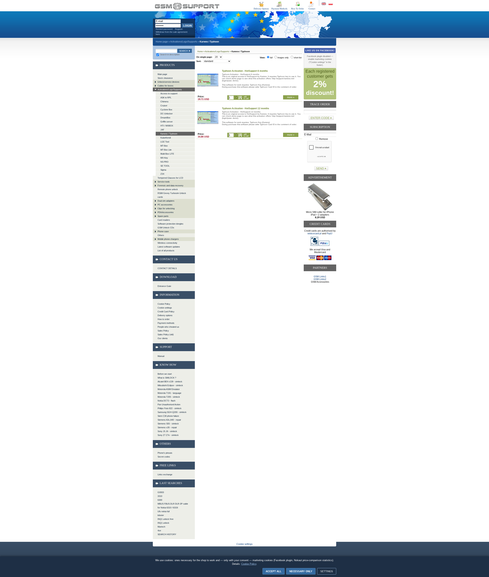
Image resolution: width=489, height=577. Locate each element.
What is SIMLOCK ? (167, 378)
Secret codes (164, 457)
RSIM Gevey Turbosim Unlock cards (172, 195)
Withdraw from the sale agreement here (171, 33)
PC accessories (165, 204)
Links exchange (165, 474)
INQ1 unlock (163, 523)
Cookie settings (165, 308)
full (271, 57)
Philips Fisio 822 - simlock (169, 408)
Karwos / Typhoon (168, 134)
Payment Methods (279, 8)
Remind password (164, 29)
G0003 (161, 492)
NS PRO (164, 162)
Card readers (164, 220)
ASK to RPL (165, 97)
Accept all (273, 571)
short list (298, 57)
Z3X (162, 174)
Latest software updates (169, 247)
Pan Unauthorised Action (169, 404)
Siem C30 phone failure (168, 416)
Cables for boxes (165, 86)
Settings (326, 571)
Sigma (163, 170)
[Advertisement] (320, 298)
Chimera (164, 101)
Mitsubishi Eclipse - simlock (170, 385)
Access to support (168, 93)
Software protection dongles (170, 224)
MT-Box (164, 146)
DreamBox (165, 117)
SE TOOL (165, 166)
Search (183, 51)
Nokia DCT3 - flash (166, 401)
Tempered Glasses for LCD (170, 178)
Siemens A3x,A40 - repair (169, 420)
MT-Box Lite (166, 150)
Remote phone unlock (168, 189)
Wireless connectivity (167, 243)
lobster (161, 515)
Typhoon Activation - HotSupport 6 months (245, 71)
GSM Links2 (320, 279)
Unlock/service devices (168, 82)
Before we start (165, 374)
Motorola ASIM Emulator (169, 389)
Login (187, 25)
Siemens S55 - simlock (168, 423)
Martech (161, 527)
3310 (160, 496)
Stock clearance (165, 78)
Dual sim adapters (166, 201)
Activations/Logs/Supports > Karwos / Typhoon (187, 6)
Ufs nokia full (163, 511)
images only (283, 57)
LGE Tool (164, 142)
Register (179, 29)
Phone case (163, 231)
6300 (160, 500)
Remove (323, 139)
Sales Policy (163, 331)
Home (200, 51)
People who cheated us (168, 327)
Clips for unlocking (166, 208)
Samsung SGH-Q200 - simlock (172, 412)
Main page (162, 74)
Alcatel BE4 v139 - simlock (170, 381)
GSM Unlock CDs (166, 227)
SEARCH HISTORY (167, 534)
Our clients (163, 338)
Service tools (164, 182)
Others (161, 235)
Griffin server (166, 121)
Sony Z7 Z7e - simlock (168, 435)
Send (320, 168)
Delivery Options (261, 8)
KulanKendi (165, 138)
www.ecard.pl (314, 233)
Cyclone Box (166, 109)
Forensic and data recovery (170, 185)
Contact (311, 8)
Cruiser (163, 105)
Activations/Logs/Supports (183, 41)
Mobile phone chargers (168, 239)
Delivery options (165, 315)
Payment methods (166, 323)
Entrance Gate (164, 286)
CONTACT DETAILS (167, 268)
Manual (161, 356)
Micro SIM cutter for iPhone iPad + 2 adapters (320, 215)
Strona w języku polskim (330, 4)
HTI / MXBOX (166, 126)
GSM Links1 (320, 276)
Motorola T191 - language (169, 393)
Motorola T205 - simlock (169, 397)
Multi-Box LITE (167, 154)
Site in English (324, 4)
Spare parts (163, 216)
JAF (162, 130)
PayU (329, 233)
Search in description (169, 54)
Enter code (320, 118)
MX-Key (164, 158)
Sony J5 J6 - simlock (167, 431)
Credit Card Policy (166, 311)
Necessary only (300, 571)
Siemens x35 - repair (167, 427)
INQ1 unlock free (165, 519)
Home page (162, 41)
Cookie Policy (164, 304)
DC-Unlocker (166, 113)
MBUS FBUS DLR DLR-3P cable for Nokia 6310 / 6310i (173, 506)
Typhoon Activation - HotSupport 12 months (245, 108)
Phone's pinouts (165, 453)
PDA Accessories (166, 212)
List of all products (166, 250)
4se (159, 530)
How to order (164, 319)
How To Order (297, 8)
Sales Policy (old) (166, 334)
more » (290, 97)
